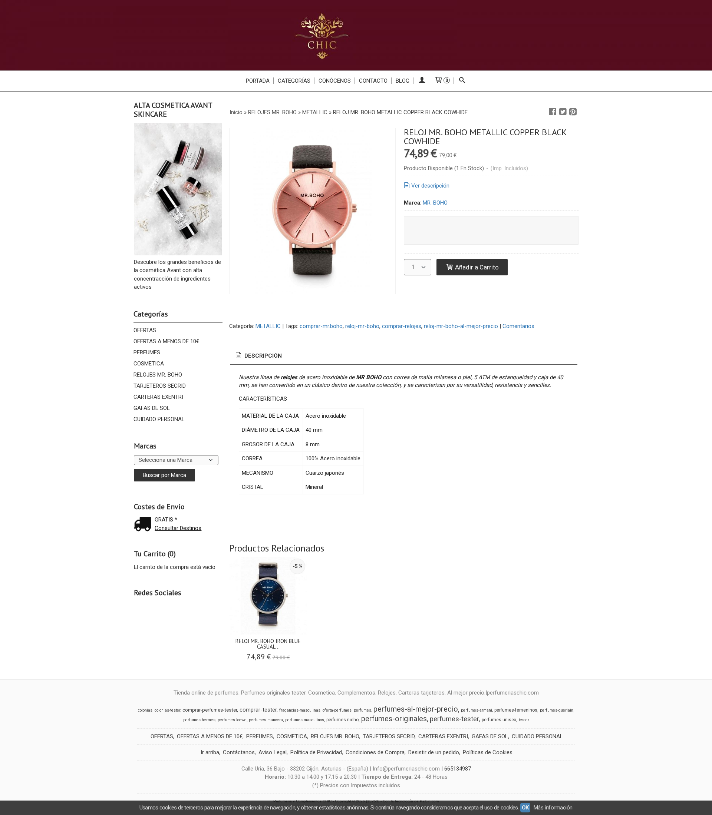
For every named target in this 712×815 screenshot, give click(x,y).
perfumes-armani (476, 710)
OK (525, 807)
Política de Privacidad (316, 752)
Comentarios (518, 326)
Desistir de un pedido (433, 752)
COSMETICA (149, 363)
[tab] (258, 356)
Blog (402, 80)
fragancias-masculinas (299, 710)
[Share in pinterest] (573, 112)
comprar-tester (258, 709)
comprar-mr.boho (321, 326)
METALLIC (268, 326)
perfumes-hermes (199, 720)
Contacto (373, 80)
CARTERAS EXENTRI (158, 397)
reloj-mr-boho (362, 326)
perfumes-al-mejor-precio (415, 709)
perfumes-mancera (266, 720)
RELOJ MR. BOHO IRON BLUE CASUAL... (268, 643)
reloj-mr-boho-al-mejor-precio (461, 326)
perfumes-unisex (499, 719)
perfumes (362, 710)
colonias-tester (167, 710)
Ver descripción (430, 185)
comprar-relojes (401, 326)
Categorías (294, 80)
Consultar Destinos (178, 528)
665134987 (457, 768)
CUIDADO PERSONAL (159, 419)
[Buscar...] (462, 80)
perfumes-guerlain (556, 710)
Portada (258, 80)
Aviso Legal (272, 752)
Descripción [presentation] (262, 355)
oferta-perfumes (337, 710)
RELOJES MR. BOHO (158, 374)
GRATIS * (166, 519)
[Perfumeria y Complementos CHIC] (356, 35)
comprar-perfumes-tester (209, 710)
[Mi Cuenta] (422, 80)
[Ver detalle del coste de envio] (144, 525)
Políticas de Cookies (487, 752)
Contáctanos (239, 752)
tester (524, 720)
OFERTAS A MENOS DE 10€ (166, 341)
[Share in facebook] (552, 112)
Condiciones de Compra (375, 752)
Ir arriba (210, 752)
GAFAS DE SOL (152, 408)
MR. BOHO (435, 202)
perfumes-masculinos (304, 720)
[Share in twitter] (563, 112)
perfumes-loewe (232, 720)
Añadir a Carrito (476, 267)
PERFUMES (147, 352)
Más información (553, 807)
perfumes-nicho (342, 719)
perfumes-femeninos (515, 710)
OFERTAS (145, 330)
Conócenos (335, 80)
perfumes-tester (454, 719)
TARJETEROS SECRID (160, 385)
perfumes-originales (394, 718)
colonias (145, 710)
